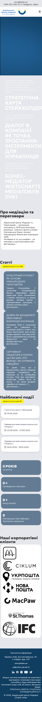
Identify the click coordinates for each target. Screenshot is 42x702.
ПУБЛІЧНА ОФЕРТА (19, 689)
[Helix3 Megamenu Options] (40, 11)
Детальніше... (10, 244)
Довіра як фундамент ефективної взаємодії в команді (20, 318)
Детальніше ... (13, 307)
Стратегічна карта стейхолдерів (18, 410)
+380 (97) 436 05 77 (21, 667)
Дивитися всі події (11, 401)
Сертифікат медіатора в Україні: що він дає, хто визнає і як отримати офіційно (20, 357)
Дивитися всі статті (12, 266)
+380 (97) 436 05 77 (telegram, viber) (20, 4)
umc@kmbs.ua (20, 2)
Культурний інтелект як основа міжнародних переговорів (20, 280)
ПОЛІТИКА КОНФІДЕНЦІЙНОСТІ (30, 690)
